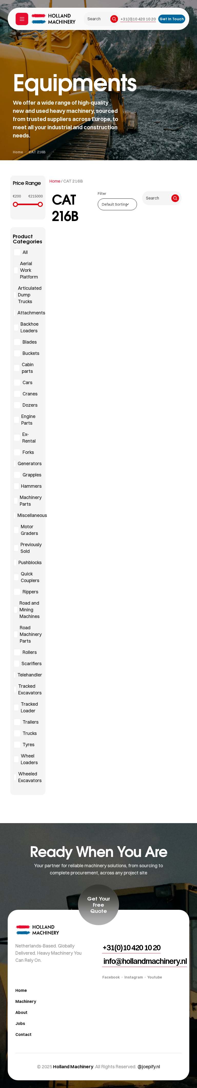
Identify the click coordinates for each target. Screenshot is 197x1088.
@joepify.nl (148, 1067)
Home (54, 181)
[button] (138, 19)
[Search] (114, 19)
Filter (102, 193)
